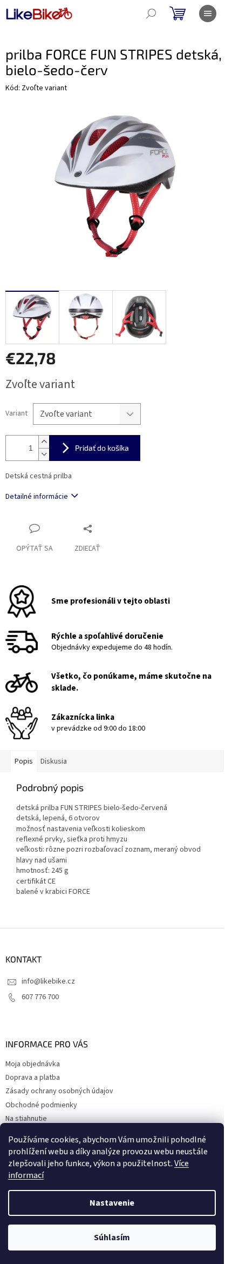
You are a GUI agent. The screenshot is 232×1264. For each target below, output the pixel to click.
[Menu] (208, 13)
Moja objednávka (32, 1064)
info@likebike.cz (48, 981)
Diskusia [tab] (53, 761)
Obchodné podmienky (41, 1105)
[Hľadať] (151, 13)
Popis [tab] (24, 761)
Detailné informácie (36, 496)
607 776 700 (40, 997)
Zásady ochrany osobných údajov (59, 1091)
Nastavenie (112, 1203)
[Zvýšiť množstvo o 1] (43, 442)
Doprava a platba (32, 1077)
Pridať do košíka (102, 447)
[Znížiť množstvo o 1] (43, 454)
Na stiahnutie (26, 1118)
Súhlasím (112, 1237)
